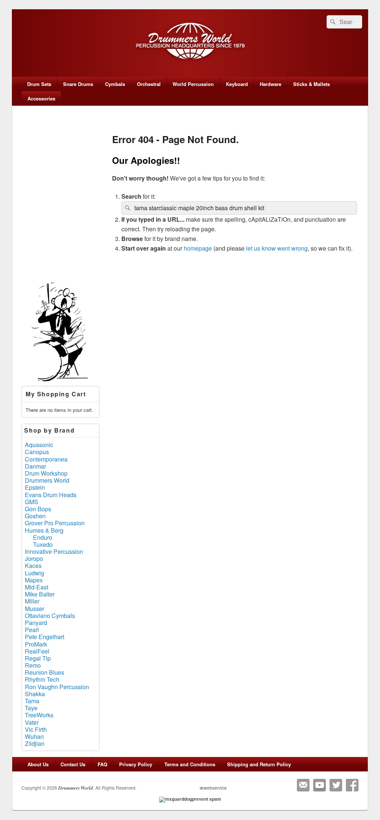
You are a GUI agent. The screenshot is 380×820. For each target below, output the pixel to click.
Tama (32, 701)
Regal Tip (38, 658)
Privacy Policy (135, 764)
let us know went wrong (277, 248)
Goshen (35, 516)
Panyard (36, 622)
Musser (34, 608)
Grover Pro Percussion (55, 523)
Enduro (42, 537)
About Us (38, 764)
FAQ (102, 764)
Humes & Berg (44, 530)
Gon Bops (38, 509)
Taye (31, 708)
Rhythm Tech (42, 679)
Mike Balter (40, 594)
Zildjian (35, 743)
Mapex (34, 580)
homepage (198, 248)
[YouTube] (319, 785)
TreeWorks (39, 715)
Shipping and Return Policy (259, 764)
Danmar (35, 466)
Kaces (33, 565)
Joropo (34, 558)
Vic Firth (36, 729)
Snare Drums (78, 83)
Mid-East (36, 587)
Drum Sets (39, 83)
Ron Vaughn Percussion (57, 686)
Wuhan (34, 736)
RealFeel (37, 651)
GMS (31, 501)
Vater (32, 722)
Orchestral (149, 83)
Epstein (35, 487)
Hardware (270, 83)
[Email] (303, 785)
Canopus (37, 451)
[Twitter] (336, 785)
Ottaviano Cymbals (50, 615)
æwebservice (213, 787)
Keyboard (237, 83)
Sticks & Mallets (311, 83)
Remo (33, 665)
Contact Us (72, 764)
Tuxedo (43, 544)
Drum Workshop (46, 473)
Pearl (32, 629)
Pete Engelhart (44, 636)
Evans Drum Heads (50, 494)
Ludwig (34, 573)
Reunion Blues (44, 672)
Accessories (41, 98)
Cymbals (115, 83)
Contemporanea (46, 459)
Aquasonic (39, 444)
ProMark (36, 644)
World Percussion (193, 83)
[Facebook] (352, 785)
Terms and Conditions (189, 764)
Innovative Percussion (54, 551)
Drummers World (47, 480)
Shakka (35, 694)
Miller (32, 601)
